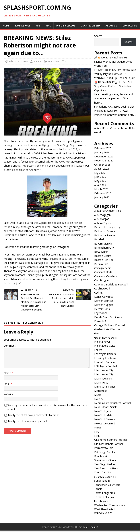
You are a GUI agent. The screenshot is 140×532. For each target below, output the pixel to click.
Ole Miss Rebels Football (108, 444)
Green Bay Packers (105, 337)
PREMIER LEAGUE (65, 25)
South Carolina (103, 472)
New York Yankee (104, 419)
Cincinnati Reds (103, 272)
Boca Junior (101, 251)
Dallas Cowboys (103, 296)
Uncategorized (90, 25)
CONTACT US (129, 25)
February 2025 (102, 193)
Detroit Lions (102, 309)
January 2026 (102, 152)
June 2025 (100, 177)
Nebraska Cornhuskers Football (112, 403)
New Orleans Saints (105, 407)
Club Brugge (101, 280)
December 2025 (103, 156)
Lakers (98, 350)
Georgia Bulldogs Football (109, 325)
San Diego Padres (104, 464)
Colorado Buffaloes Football (111, 284)
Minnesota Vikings (105, 386)
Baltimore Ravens (104, 235)
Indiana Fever (102, 341)
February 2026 (102, 148)
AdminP (37, 61)
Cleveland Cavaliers (105, 276)
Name (8, 373)
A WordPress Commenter (109, 128)
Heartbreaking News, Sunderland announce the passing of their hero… (113, 98)
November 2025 (103, 160)
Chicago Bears (102, 268)
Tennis (98, 489)
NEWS (98, 427)
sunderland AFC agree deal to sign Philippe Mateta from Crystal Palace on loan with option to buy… (115, 111)
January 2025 (102, 197)
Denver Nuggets (104, 304)
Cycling (98, 292)
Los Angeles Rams (105, 358)
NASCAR (99, 399)
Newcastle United (104, 423)
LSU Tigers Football (105, 366)
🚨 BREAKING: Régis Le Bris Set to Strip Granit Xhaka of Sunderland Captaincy (114, 86)
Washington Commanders (109, 505)
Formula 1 (100, 321)
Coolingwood (102, 288)
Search (98, 36)
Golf (96, 333)
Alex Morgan (101, 219)
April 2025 (100, 185)
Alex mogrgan (102, 215)
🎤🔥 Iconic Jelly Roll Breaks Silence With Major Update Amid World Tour (113, 61)
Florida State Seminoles (108, 317)
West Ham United (104, 509)
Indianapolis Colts (104, 345)
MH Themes (92, 527)
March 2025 (101, 189)
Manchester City (103, 370)
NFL (38, 25)
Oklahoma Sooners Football (110, 439)
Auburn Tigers (102, 223)
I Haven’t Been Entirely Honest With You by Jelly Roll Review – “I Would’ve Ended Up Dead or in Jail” (115, 74)
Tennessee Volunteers (107, 485)
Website (8, 394)
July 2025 (99, 173)
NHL (48, 25)
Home (6, 25)
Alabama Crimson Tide (107, 210)
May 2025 (100, 181)
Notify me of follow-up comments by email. (34, 415)
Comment (9, 345)
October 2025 (102, 164)
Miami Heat (101, 382)
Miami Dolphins (103, 378)
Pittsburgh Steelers (105, 452)
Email (7, 384)
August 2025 (101, 168)
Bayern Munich (103, 243)
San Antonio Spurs (105, 460)
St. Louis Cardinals (105, 476)
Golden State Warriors (107, 329)
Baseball (99, 239)
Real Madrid (101, 456)
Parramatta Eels (103, 448)
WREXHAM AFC (103, 513)
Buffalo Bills (101, 264)
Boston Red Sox (103, 260)
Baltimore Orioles (104, 231)
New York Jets (102, 411)
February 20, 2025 (18, 61)
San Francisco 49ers (106, 468)
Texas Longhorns (104, 493)
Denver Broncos (104, 300)
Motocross (53, 61)
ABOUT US (111, 25)
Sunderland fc (102, 480)
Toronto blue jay (104, 497)
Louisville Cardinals (105, 362)
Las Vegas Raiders (105, 354)
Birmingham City (104, 247)
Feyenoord (100, 313)
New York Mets (103, 415)
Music (97, 394)
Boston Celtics (102, 256)
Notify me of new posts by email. (27, 421)
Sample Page (22, 25)
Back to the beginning (107, 227)
